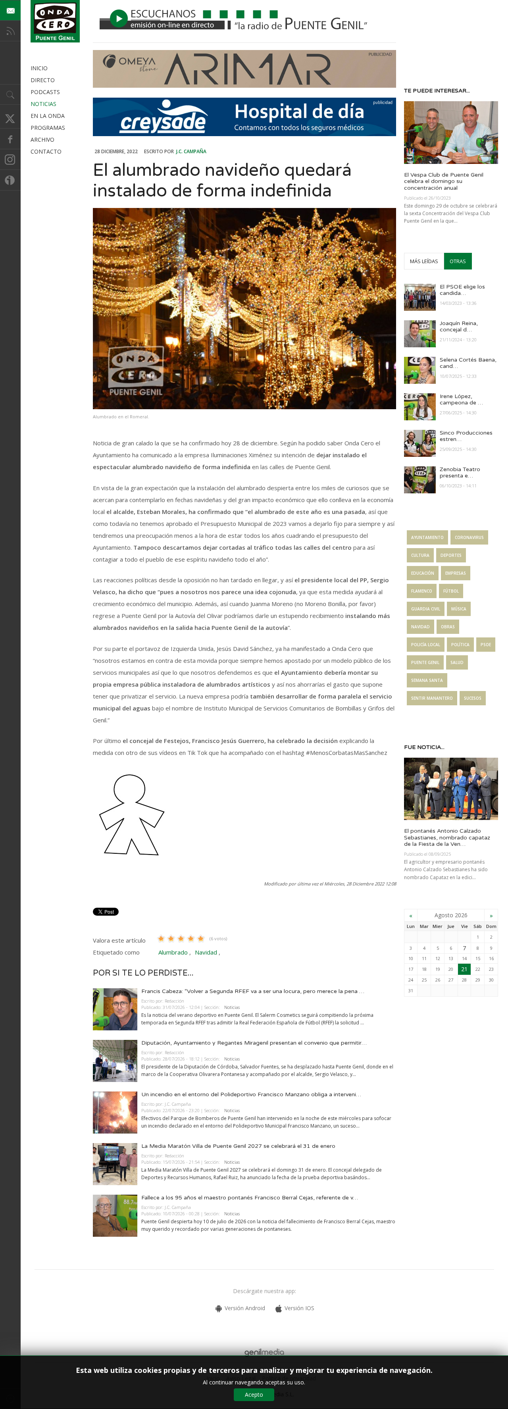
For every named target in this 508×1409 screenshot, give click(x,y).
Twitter (10, 118)
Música (458, 609)
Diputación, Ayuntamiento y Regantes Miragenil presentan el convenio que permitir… (254, 1042)
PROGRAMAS (48, 127)
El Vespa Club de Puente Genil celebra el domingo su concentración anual (443, 181)
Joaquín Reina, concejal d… (459, 326)
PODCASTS (45, 92)
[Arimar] (244, 85)
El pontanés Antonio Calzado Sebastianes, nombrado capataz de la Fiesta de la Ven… (447, 838)
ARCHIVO (42, 139)
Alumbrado (173, 952)
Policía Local (425, 644)
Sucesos (472, 698)
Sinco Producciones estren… (466, 436)
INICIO (39, 68)
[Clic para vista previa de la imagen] (244, 308)
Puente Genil (425, 662)
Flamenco (421, 591)
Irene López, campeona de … (461, 399)
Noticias (232, 1007)
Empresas (455, 573)
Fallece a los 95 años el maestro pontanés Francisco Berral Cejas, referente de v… (249, 1197)
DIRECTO (43, 80)
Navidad (206, 952)
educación (422, 573)
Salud (457, 662)
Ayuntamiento (427, 537)
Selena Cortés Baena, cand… (468, 363)
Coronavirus (469, 537)
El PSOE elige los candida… (462, 290)
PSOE (486, 644)
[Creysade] (244, 134)
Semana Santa (427, 680)
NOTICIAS (43, 104)
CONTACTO (46, 151)
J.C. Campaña (191, 151)
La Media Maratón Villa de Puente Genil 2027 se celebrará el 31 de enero (238, 1146)
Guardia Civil (425, 609)
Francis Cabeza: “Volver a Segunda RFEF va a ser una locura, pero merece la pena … (252, 991)
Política (460, 644)
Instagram (10, 159)
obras (448, 626)
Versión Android (245, 1308)
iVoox (10, 180)
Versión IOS (299, 1308)
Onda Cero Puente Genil (55, 21)
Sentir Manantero (432, 698)
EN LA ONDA (48, 115)
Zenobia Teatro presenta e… (460, 472)
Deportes (451, 555)
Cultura (420, 555)
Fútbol (451, 591)
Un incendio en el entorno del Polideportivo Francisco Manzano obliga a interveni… (251, 1094)
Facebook (10, 139)
